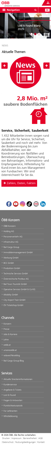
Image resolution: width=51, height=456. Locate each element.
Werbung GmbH (10, 257)
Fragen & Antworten (12, 400)
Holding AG (8, 231)
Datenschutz (8, 442)
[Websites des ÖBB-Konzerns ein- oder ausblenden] (48, 3)
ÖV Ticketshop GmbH (13, 305)
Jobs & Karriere (10, 334)
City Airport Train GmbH (14, 300)
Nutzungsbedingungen (25, 442)
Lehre (6, 339)
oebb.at (7, 344)
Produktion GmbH (11, 268)
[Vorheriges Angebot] (4, 65)
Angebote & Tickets (12, 389)
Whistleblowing (10, 416)
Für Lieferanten (10, 411)
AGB (40, 438)
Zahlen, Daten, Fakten (21, 183)
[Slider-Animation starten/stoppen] (47, 35)
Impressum (16, 438)
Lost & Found (9, 395)
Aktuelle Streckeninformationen (17, 379)
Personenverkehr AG (12, 236)
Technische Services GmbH (15, 273)
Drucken (6, 438)
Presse (6, 329)
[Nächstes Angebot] (46, 65)
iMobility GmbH (10, 294)
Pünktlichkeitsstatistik (13, 405)
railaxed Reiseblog (11, 355)
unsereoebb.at (10, 350)
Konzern (7, 323)
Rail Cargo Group (11, 247)
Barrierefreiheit (30, 438)
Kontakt (41, 442)
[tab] (31, 34)
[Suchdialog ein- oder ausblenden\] (35, 10)
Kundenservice (10, 384)
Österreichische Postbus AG (16, 278)
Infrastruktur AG (10, 241)
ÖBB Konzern (9, 226)
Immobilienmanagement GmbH (18, 252)
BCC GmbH (8, 263)
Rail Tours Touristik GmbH (15, 284)
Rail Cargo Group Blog (13, 360)
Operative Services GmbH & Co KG (19, 289)
